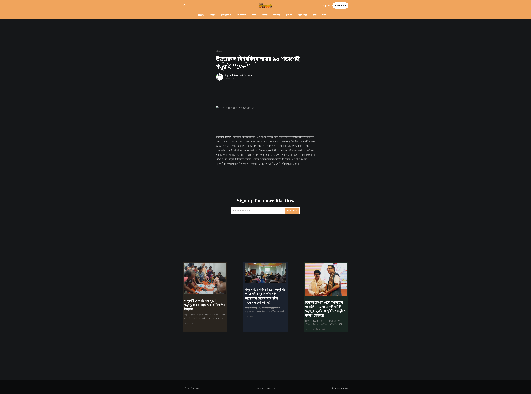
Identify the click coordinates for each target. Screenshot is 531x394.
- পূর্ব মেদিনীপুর (241, 14)
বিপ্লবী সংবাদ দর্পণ (187, 388)
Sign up (260, 388)
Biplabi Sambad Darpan (238, 75)
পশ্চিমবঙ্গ (212, 14)
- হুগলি (323, 14)
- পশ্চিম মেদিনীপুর (225, 14)
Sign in (326, 5)
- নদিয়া (313, 14)
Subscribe (340, 5)
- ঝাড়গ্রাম (276, 14)
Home (201, 14)
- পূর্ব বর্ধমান (288, 14)
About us (271, 388)
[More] (332, 15)
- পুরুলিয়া (264, 14)
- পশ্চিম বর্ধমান (302, 14)
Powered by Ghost (340, 388)
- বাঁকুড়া (253, 14)
